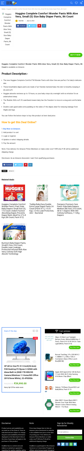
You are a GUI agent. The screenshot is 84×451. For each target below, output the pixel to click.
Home (3, 9)
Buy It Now (75, 55)
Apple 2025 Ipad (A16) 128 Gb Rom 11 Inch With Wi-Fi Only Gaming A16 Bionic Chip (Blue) (67, 374)
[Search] (71, 3)
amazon (11, 171)
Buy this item (75, 347)
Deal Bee (21, 21)
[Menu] (2, 3)
